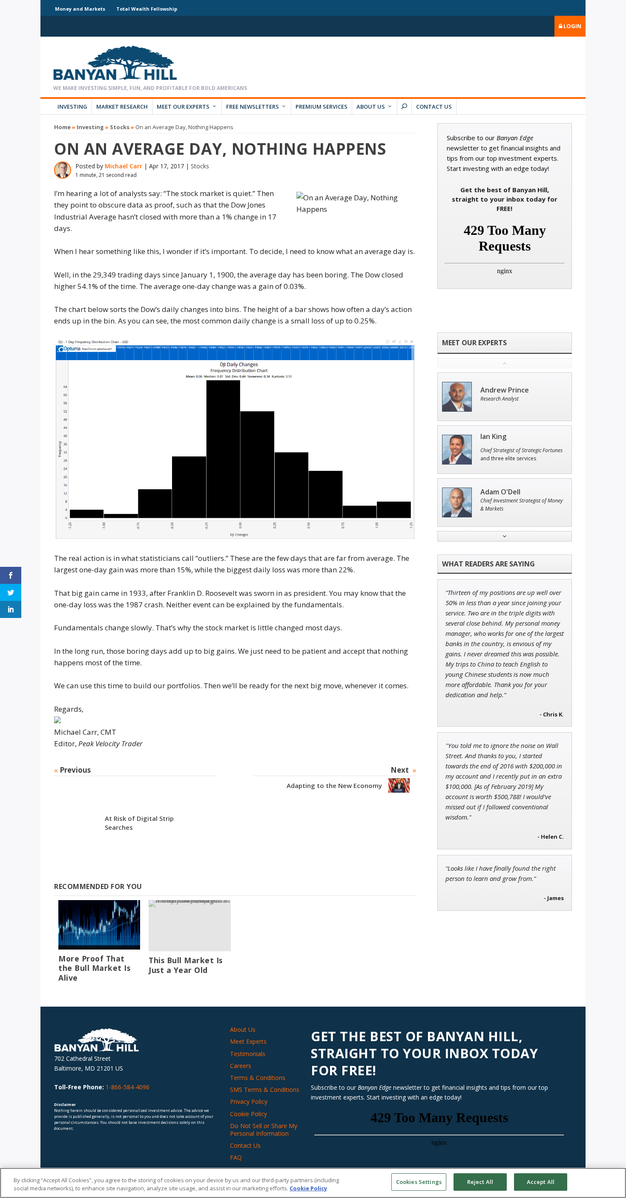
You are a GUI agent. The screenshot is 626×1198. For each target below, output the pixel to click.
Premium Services (321, 106)
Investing (72, 106)
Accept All (540, 1182)
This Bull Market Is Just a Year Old (186, 965)
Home (62, 127)
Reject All (480, 1182)
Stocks (119, 127)
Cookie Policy (248, 1114)
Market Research (122, 106)
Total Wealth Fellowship (146, 9)
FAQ (236, 1157)
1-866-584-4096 (127, 1087)
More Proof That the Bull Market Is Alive (94, 968)
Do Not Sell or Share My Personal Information (263, 1129)
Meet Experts (248, 1041)
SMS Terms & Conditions (264, 1089)
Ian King (493, 436)
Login (571, 26)
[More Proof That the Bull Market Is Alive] (99, 924)
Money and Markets (80, 9)
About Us (370, 106)
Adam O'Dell (500, 492)
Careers (240, 1066)
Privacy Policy (248, 1101)
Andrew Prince (504, 390)
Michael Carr (123, 166)
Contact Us (434, 106)
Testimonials (247, 1054)
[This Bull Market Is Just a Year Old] (189, 925)
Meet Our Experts (183, 106)
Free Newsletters (252, 106)
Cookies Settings (419, 1182)
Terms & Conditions (257, 1078)
